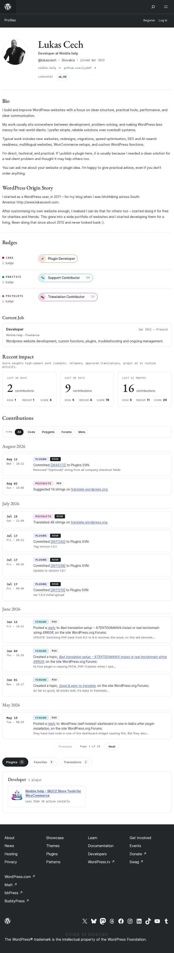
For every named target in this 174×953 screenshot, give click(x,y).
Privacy (11, 862)
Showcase (55, 837)
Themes (53, 845)
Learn (92, 837)
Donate (138, 854)
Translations (75, 762)
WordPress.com (20, 876)
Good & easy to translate (77, 686)
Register (149, 20)
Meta (81, 432)
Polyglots (48, 432)
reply (52, 628)
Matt (11, 885)
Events (135, 845)
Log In (163, 20)
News (9, 845)
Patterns (53, 862)
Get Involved (140, 837)
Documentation (101, 845)
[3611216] (58, 590)
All (19, 432)
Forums (66, 432)
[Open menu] (167, 7)
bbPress (14, 892)
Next (112, 746)
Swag (136, 862)
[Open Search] (153, 7)
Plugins (14, 762)
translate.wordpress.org (89, 489)
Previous (65, 746)
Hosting (11, 854)
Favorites (43, 762)
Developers (97, 854)
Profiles (10, 20)
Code (31, 432)
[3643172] (58, 465)
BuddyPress (17, 901)
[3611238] (58, 566)
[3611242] (58, 541)
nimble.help (48, 68)
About (9, 837)
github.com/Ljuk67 (78, 68)
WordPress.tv (101, 862)
